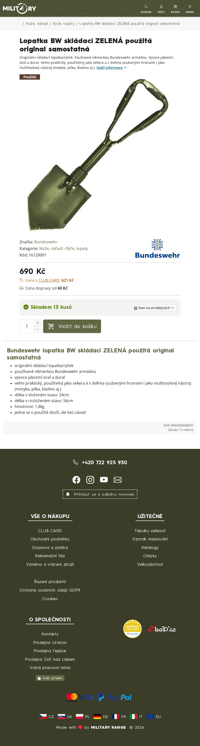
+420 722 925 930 (103, 462)
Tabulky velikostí (150, 530)
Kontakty (50, 633)
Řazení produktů (50, 581)
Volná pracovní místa (50, 667)
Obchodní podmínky (50, 538)
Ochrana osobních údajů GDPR (50, 590)
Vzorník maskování (150, 538)
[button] (161, 8)
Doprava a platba (50, 547)
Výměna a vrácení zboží (50, 564)
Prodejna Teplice (50, 650)
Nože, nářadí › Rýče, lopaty (63, 248)
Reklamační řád (50, 555)
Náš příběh (52, 678)
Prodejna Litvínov (50, 642)
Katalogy (150, 547)
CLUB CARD (50, 530)
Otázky (150, 555)
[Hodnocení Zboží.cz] (162, 628)
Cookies (50, 598)
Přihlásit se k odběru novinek (103, 494)
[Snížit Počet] (37, 329)
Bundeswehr (46, 242)
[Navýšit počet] (37, 323)
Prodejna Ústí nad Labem (50, 659)
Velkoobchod (150, 564)
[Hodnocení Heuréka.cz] (133, 628)
